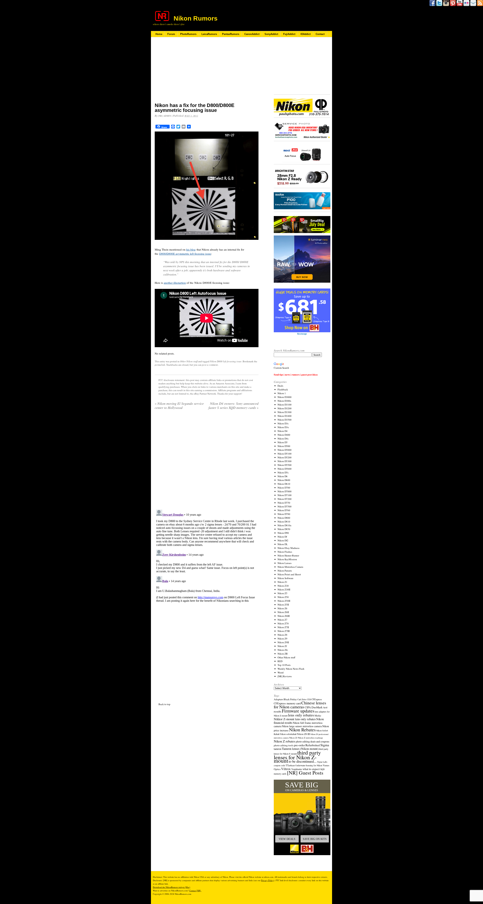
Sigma (324, 745)
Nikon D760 (284, 510)
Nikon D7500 (284, 506)
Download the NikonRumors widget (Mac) (171, 887)
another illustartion (175, 283)
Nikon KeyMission (287, 559)
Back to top (164, 704)
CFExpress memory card (287, 703)
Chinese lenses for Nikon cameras (300, 704)
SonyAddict (271, 34)
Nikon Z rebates (284, 741)
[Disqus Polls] (206, 461)
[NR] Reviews (285, 676)
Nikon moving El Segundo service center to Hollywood (179, 405)
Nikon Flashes (285, 551)
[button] (302, 817)
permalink (160, 364)
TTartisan (290, 765)
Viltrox (286, 769)
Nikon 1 (282, 393)
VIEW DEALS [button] (287, 838)
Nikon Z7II (283, 627)
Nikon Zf (282, 646)
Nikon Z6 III (303, 734)
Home (158, 34)
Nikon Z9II (283, 642)
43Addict (305, 34)
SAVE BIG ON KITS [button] (315, 838)
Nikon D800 (284, 517)
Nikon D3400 (284, 416)
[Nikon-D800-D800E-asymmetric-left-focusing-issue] (206, 242)
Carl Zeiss (301, 699)
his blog (191, 249)
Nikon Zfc (283, 650)
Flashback (283, 389)
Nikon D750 (284, 502)
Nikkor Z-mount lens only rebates (295, 719)
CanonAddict (251, 34)
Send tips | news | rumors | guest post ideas (296, 374)
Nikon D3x (283, 427)
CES (309, 699)
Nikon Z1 (282, 582)
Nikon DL (283, 544)
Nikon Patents (285, 570)
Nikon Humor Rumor (288, 555)
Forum (171, 34)
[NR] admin (164, 115)
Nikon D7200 (284, 499)
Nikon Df (282, 536)
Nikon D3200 (284, 408)
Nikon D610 (284, 483)
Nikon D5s (283, 472)
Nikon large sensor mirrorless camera (302, 726)
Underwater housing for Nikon (308, 765)
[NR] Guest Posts (305, 772)
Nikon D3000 (284, 397)
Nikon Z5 (282, 593)
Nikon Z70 (283, 623)
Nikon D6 (283, 476)
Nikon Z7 (282, 619)
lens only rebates (301, 715)
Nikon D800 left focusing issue (226, 361)
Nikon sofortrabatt (288, 734)
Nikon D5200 (284, 457)
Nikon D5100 (284, 453)
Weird (281, 672)
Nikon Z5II (283, 604)
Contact (320, 34)
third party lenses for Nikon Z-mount (297, 756)
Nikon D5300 (284, 461)
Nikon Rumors (196, 18)
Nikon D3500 (284, 419)
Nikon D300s (284, 400)
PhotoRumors (188, 34)
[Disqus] (206, 555)
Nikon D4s (283, 438)
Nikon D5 (283, 442)
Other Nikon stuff (189, 361)
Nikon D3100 (284, 404)
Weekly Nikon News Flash (291, 668)
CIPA (308, 707)
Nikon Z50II (284, 600)
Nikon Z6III (284, 616)
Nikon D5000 (284, 450)
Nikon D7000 (284, 491)
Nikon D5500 (284, 465)
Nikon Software (285, 578)
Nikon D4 (283, 431)
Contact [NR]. (195, 890)
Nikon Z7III (284, 631)
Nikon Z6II (283, 612)
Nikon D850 (284, 529)
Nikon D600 (284, 480)
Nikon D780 (284, 514)
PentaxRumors (230, 34)
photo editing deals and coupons (312, 741)
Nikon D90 (283, 533)
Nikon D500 (284, 446)
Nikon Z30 (283, 585)
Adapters (278, 699)
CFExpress (316, 699)
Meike (318, 715)
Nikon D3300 (284, 412)
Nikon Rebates (302, 730)
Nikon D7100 (284, 495)
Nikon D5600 (284, 468)
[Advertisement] (206, 72)
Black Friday (290, 699)
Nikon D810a (284, 525)
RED (280, 661)
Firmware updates (298, 711)
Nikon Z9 (282, 638)
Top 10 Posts (284, 665)
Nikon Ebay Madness (288, 548)
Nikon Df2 (283, 540)
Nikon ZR (283, 653)
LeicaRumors (209, 34)
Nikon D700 (284, 487)
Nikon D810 (284, 521)
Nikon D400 (284, 434)
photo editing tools (283, 745)
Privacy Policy (267, 880)
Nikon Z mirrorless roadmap (310, 737)
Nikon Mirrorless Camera (290, 567)
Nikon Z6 (282, 608)
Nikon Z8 (282, 634)
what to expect (311, 769)
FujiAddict (289, 34)
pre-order (299, 745)
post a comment (210, 364)
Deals (280, 385)
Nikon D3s (283, 423)
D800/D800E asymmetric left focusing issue (185, 253)
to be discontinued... (303, 761)
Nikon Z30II (284, 589)
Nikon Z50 (283, 597)
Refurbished (312, 745)
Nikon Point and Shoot (289, 574)
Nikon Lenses (284, 563)
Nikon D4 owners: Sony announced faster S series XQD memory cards (233, 405)
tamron (277, 749)
